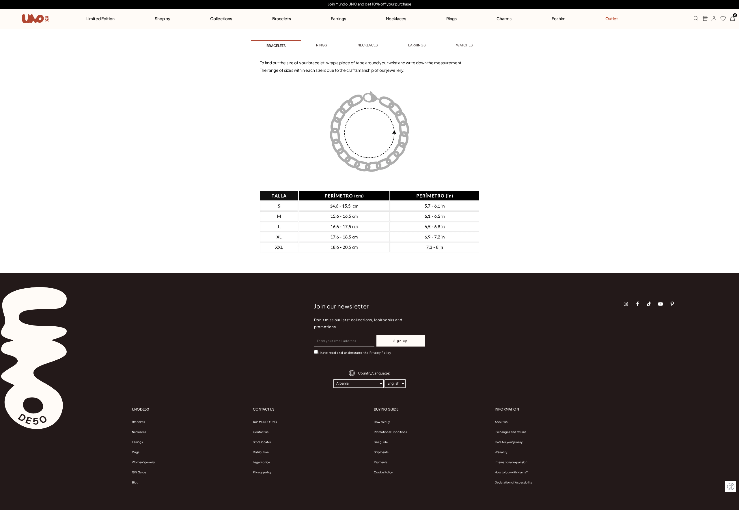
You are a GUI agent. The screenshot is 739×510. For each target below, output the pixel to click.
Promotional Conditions (390, 432)
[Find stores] (702, 18)
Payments (380, 462)
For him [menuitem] (559, 18)
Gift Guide (139, 472)
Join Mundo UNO (342, 4)
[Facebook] (637, 303)
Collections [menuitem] (221, 18)
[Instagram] (625, 303)
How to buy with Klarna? (511, 472)
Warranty (501, 452)
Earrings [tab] (417, 45)
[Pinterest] (672, 303)
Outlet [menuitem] (611, 18)
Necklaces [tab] (367, 45)
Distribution (261, 452)
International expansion (511, 462)
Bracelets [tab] (276, 46)
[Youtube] (660, 303)
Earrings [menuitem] (338, 18)
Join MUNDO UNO (265, 422)
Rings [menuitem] (451, 18)
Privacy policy (262, 472)
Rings (135, 452)
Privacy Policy (380, 352)
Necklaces (139, 432)
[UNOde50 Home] (35, 19)
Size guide (381, 442)
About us (501, 422)
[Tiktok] (648, 303)
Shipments (381, 452)
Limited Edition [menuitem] (100, 18)
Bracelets (138, 422)
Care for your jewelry (508, 442)
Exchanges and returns (510, 432)
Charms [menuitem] (504, 18)
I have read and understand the (354, 352)
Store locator (262, 442)
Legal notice (261, 462)
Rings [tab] (321, 45)
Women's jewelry (143, 462)
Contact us (260, 432)
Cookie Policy (383, 472)
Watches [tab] (464, 45)
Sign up (400, 340)
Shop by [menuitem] (162, 18)
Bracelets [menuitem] (281, 18)
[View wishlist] (721, 18)
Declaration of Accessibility (513, 482)
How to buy (382, 422)
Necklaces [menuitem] (396, 18)
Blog (135, 482)
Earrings (137, 442)
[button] (711, 18)
